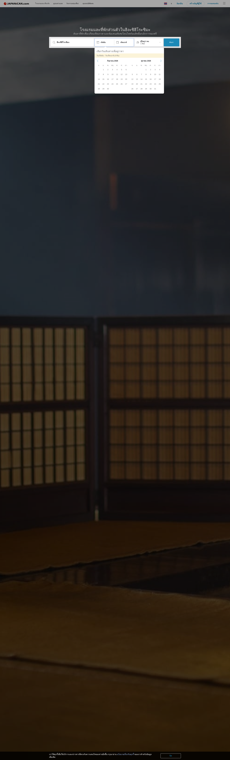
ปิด (171, 756)
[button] (98, 61)
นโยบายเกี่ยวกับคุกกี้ (125, 754)
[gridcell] (103, 69)
